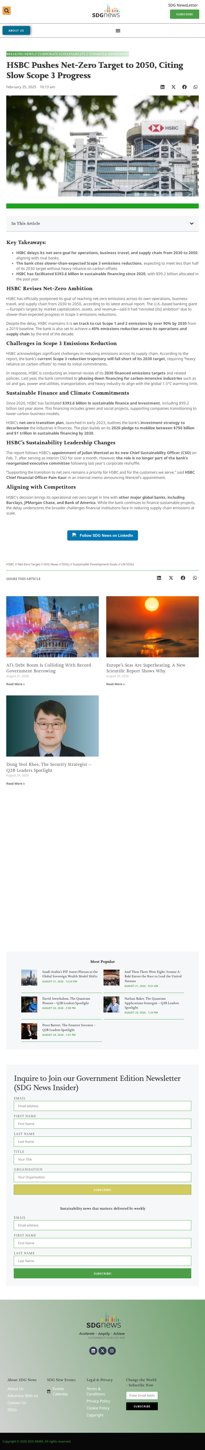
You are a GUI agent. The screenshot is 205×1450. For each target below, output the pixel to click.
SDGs (66, 564)
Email (20, 1217)
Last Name (24, 1253)
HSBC (10, 564)
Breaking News (20, 54)
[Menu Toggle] (118, 30)
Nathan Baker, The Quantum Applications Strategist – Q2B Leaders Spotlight (151, 1003)
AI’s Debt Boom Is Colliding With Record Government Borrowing (48, 668)
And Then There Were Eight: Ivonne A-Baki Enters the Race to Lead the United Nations (153, 976)
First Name (25, 1235)
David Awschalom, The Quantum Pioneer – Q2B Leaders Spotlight (66, 1000)
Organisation (28, 1169)
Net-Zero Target (29, 564)
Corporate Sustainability (61, 54)
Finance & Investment (109, 54)
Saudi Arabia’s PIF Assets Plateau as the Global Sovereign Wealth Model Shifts (70, 974)
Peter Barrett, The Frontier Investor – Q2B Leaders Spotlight (69, 1027)
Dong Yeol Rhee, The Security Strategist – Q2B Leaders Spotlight (48, 767)
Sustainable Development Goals (95, 564)
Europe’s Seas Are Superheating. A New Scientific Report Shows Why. (146, 668)
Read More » (15, 684)
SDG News (51, 564)
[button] (6, 11)
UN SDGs (127, 564)
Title (19, 1152)
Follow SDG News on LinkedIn (106, 535)
